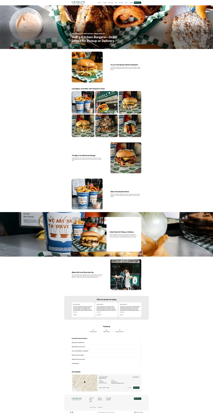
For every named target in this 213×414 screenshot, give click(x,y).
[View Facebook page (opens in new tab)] (70, 412)
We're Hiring (110, 2)
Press (90, 401)
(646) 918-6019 (114, 381)
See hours (129, 387)
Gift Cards (121, 2)
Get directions (136, 377)
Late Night (108, 399)
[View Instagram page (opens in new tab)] (72, 412)
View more (75, 311)
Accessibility (99, 407)
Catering (105, 2)
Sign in (131, 2)
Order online (136, 387)
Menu (116, 2)
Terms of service (92, 407)
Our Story (99, 2)
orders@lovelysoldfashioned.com (117, 383)
